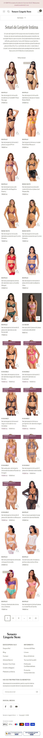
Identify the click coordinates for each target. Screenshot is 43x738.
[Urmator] (35, 618)
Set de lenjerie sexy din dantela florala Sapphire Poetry (9, 189)
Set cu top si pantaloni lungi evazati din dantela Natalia (31, 516)
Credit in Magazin (8, 668)
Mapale (4, 92)
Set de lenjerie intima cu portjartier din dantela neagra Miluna (31, 423)
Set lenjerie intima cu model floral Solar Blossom (31, 143)
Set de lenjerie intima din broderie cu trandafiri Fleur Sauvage (10, 97)
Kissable (5, 371)
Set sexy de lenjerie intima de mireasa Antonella (11, 561)
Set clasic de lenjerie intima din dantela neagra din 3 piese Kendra (11, 377)
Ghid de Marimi (8, 660)
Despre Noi (6, 648)
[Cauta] (8, 11)
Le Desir (25, 325)
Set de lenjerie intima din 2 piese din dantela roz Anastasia (30, 377)
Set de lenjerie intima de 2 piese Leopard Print (9, 143)
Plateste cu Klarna (9, 672)
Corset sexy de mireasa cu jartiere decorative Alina (30, 561)
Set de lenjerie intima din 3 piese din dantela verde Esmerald (10, 330)
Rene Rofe (26, 184)
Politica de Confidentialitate (29, 665)
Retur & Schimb (29, 656)
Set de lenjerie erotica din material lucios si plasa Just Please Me (31, 189)
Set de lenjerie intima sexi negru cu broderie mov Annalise (9, 423)
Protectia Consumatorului (29, 671)
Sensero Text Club (9, 664)
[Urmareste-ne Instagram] (11, 706)
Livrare (26, 652)
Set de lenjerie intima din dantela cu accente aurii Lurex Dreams (11, 236)
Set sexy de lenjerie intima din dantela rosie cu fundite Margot (10, 283)
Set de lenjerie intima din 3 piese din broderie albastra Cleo (31, 283)
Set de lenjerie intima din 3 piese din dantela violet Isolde (31, 469)
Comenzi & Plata (29, 648)
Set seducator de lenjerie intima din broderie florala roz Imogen (11, 470)
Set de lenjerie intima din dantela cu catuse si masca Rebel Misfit (30, 97)
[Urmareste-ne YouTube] (16, 706)
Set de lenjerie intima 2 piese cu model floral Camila (31, 605)
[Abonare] (37, 692)
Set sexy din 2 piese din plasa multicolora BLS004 (31, 329)
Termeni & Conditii (30, 660)
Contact (5, 656)
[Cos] (39, 11)
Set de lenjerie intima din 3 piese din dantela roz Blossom (11, 516)
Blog (4, 652)
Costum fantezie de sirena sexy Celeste (10, 605)
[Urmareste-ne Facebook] (5, 706)
